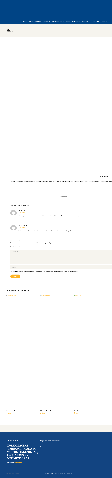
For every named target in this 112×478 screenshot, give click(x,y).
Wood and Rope (11, 411)
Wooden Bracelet (46, 411)
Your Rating (13, 247)
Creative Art (78, 411)
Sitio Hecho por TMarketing (13, 473)
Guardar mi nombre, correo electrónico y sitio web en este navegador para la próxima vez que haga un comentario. (45, 271)
